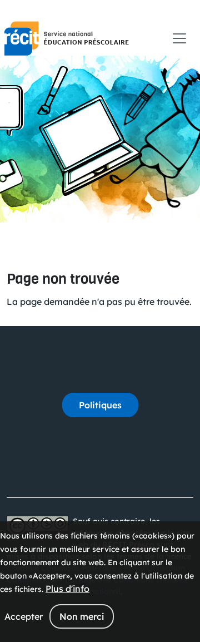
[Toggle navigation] (179, 38)
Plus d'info (67, 588)
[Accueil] (66, 38)
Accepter (23, 616)
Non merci (81, 616)
